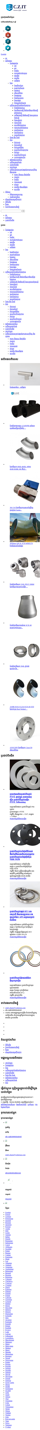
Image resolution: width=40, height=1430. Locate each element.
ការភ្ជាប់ (16, 177)
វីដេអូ (7, 204)
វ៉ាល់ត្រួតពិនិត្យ (19, 147)
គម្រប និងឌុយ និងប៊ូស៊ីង (22, 175)
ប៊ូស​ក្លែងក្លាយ (18, 133)
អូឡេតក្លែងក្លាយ (19, 135)
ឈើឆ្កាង (17, 81)
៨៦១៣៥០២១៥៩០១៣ (13, 1173)
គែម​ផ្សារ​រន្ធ (17, 95)
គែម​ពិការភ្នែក (18, 86)
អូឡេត (16, 185)
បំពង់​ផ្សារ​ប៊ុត (14, 63)
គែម (11, 83)
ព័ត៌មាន (7, 192)
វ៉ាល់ (11, 140)
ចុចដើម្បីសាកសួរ (6, 1100)
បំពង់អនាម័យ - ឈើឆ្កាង (18, 387)
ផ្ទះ (6, 58)
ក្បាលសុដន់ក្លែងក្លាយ (21, 128)
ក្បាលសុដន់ (18, 182)
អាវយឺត (16, 78)
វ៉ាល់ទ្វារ (16, 152)
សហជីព (17, 190)
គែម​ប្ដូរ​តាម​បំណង (20, 103)
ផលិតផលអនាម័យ (16, 160)
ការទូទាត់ (8, 1199)
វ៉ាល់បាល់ (17, 143)
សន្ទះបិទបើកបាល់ (20, 155)
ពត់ (15, 66)
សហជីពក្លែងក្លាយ (20, 125)
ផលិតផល (8, 61)
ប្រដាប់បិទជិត (14, 165)
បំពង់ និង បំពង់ (15, 138)
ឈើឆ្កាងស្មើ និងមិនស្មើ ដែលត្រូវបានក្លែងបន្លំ (24, 282)
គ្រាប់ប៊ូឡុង (13, 167)
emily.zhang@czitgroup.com (15, 1008)
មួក (15, 68)
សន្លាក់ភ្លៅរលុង (19, 88)
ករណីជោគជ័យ (15, 197)
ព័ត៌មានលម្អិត (21, 819)
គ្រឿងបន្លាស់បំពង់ (15, 162)
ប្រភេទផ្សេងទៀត (19, 157)
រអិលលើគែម (18, 93)
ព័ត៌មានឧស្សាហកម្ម (16, 194)
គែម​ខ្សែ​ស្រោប (19, 98)
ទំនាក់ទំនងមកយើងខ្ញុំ (12, 207)
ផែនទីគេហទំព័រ (21, 1105)
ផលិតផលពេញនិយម (8, 1105)
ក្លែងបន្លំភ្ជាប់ (18, 120)
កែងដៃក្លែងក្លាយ (19, 108)
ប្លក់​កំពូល (31, 1105)
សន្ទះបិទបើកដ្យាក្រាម (21, 150)
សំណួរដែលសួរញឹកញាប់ (13, 199)
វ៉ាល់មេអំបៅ (18, 145)
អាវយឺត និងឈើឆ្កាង (20, 187)
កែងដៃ (16, 71)
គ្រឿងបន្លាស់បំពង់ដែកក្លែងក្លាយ (20, 105)
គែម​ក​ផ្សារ (17, 100)
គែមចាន (17, 91)
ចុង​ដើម (16, 76)
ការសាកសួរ (13, 819)
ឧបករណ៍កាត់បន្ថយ (20, 73)
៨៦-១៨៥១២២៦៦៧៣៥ (13, 1137)
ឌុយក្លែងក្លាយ (18, 130)
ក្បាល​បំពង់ (17, 123)
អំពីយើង (8, 202)
